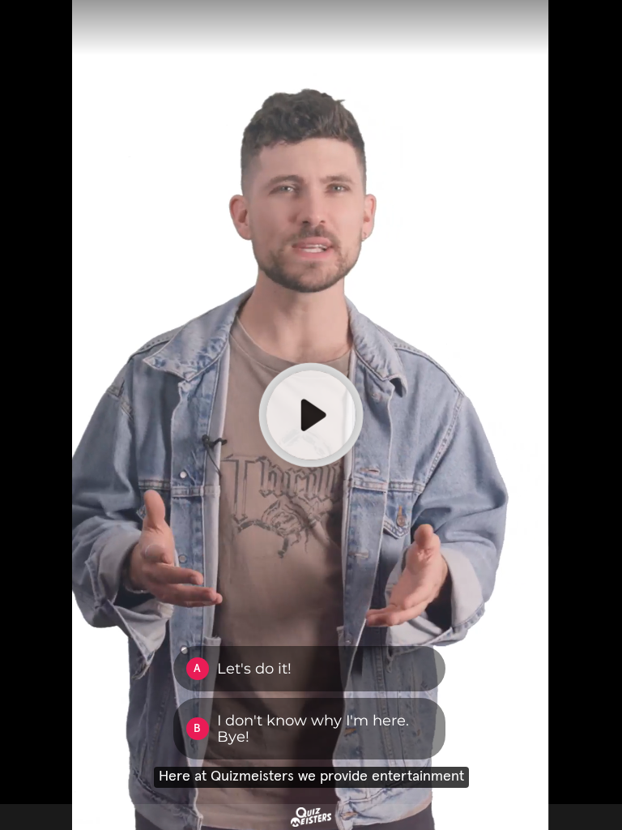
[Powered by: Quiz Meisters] (311, 817)
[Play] (311, 415)
